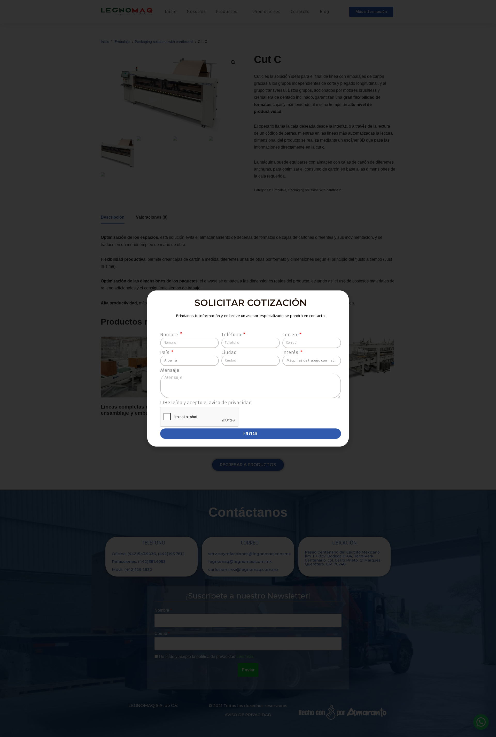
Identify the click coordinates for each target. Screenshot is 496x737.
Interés (290, 352)
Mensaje (169, 370)
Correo (290, 334)
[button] (342, 298)
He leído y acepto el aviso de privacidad (208, 402)
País (165, 352)
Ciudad (229, 352)
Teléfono (231, 334)
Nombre (169, 334)
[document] (248, 368)
